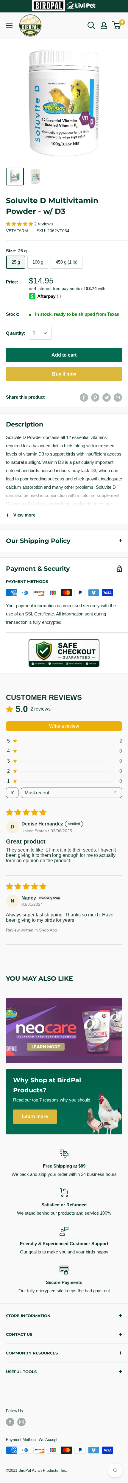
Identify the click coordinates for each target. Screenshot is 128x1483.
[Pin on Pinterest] (95, 397)
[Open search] (91, 25)
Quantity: (15, 333)
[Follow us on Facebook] (10, 1422)
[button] (20, 223)
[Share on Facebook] (84, 397)
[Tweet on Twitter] (106, 397)
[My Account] (104, 25)
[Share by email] (118, 397)
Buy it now (64, 373)
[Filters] (12, 793)
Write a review (64, 726)
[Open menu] (9, 25)
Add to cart (64, 354)
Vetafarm (17, 230)
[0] (117, 25)
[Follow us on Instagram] (21, 1422)
